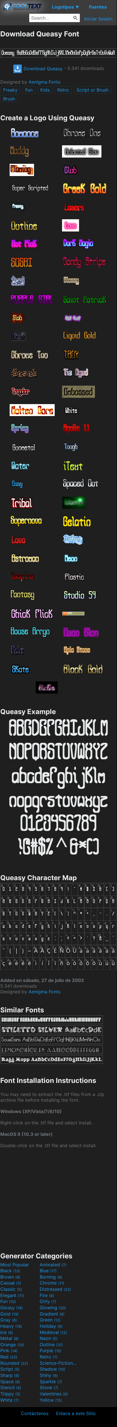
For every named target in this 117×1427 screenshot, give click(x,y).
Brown (10, 1277)
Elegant (12, 1295)
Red (8, 1357)
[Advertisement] (58, 1199)
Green (50, 1320)
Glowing (53, 1307)
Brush (9, 99)
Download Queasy (42, 68)
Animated (53, 1264)
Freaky (10, 90)
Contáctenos (34, 1413)
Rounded (14, 1363)
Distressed (55, 1289)
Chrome (52, 1283)
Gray (8, 1320)
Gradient (52, 1314)
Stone (49, 1387)
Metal (9, 1338)
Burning (51, 1277)
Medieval (53, 1332)
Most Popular (14, 1264)
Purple (50, 1350)
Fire (47, 1295)
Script (10, 1369)
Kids (45, 90)
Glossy (11, 1307)
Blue (48, 1270)
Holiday (51, 1326)
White (9, 1400)
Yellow (51, 1400)
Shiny (49, 1375)
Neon (49, 1338)
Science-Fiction (59, 1363)
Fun (29, 90)
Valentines (54, 1394)
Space (10, 1381)
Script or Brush (92, 90)
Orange (12, 1344)
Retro (63, 90)
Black (10, 1270)
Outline (51, 1344)
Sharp (9, 1375)
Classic (11, 1289)
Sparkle (51, 1381)
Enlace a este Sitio (76, 1413)
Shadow (52, 1369)
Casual (10, 1283)
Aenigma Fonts (44, 82)
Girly (48, 1301)
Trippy (10, 1394)
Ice (6, 1332)
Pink (9, 1350)
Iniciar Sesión (98, 19)
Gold (9, 1314)
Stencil (10, 1387)
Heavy (11, 1326)
